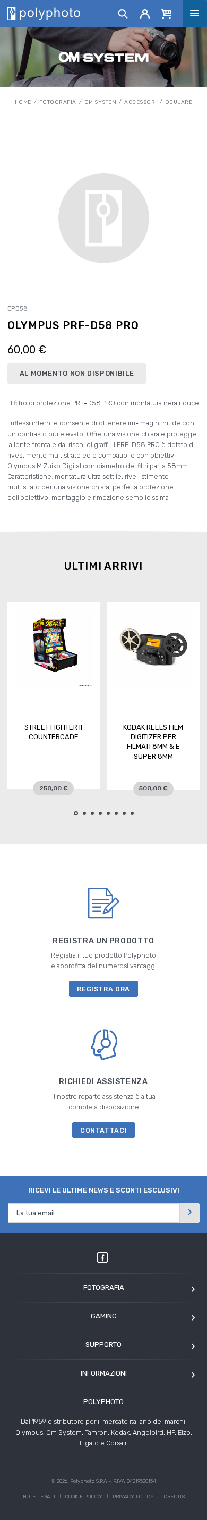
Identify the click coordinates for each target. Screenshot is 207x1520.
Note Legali (39, 1497)
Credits (174, 1497)
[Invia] (189, 1213)
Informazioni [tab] (104, 1373)
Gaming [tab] (104, 1316)
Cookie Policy (83, 1497)
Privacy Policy (133, 1497)
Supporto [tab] (103, 1345)
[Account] (145, 13)
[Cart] (167, 13)
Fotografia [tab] (103, 1287)
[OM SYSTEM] (103, 57)
